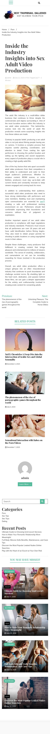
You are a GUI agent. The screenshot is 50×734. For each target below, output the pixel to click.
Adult (7, 623)
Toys (7, 660)
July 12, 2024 (19, 78)
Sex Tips (5, 516)
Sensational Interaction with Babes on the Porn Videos (23, 441)
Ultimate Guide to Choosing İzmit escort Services (22, 532)
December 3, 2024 (13, 364)
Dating (4, 521)
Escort (7, 587)
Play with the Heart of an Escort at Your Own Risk (22, 551)
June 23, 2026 (11, 670)
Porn (28, 78)
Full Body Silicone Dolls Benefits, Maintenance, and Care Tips (20, 665)
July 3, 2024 (11, 407)
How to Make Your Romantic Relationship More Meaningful (24, 628)
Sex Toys (5, 519)
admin (9, 78)
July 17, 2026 (11, 597)
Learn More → (25, 484)
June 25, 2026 (11, 633)
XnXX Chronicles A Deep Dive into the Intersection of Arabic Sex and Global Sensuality (23, 357)
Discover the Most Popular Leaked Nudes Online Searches (24, 701)
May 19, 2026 (11, 706)
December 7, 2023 (13, 447)
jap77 (38, 78)
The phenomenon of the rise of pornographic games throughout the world (23, 400)
